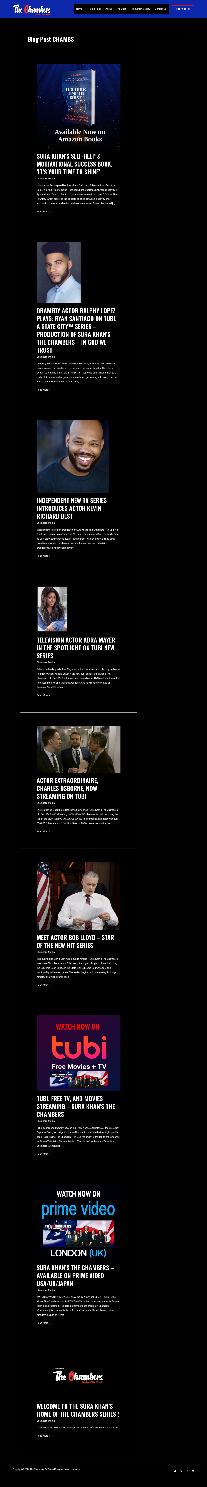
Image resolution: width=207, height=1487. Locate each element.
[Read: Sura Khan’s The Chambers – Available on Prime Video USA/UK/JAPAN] (79, 1221)
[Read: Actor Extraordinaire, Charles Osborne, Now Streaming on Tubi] (79, 749)
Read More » (43, 211)
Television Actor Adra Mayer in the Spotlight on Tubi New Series (76, 647)
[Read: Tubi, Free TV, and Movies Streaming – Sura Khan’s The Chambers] (79, 1052)
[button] (183, 8)
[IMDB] (193, 1471)
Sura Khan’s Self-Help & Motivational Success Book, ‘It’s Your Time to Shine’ (74, 163)
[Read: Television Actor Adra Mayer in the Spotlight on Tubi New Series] (52, 609)
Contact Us (161, 8)
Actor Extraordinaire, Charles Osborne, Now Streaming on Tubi (67, 788)
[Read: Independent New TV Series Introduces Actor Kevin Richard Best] (73, 456)
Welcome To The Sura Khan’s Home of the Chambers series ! (78, 1409)
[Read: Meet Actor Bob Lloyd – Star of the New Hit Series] (79, 895)
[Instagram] (181, 1471)
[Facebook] (187, 1471)
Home (79, 8)
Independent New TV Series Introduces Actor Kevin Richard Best (72, 508)
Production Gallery (140, 8)
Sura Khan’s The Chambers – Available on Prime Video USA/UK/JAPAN (75, 1275)
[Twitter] (175, 1471)
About (108, 8)
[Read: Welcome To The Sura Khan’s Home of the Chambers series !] (79, 1375)
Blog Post (95, 8)
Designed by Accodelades (67, 1469)
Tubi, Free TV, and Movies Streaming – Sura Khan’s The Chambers (76, 1106)
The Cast (121, 8)
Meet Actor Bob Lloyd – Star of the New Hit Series (75, 941)
